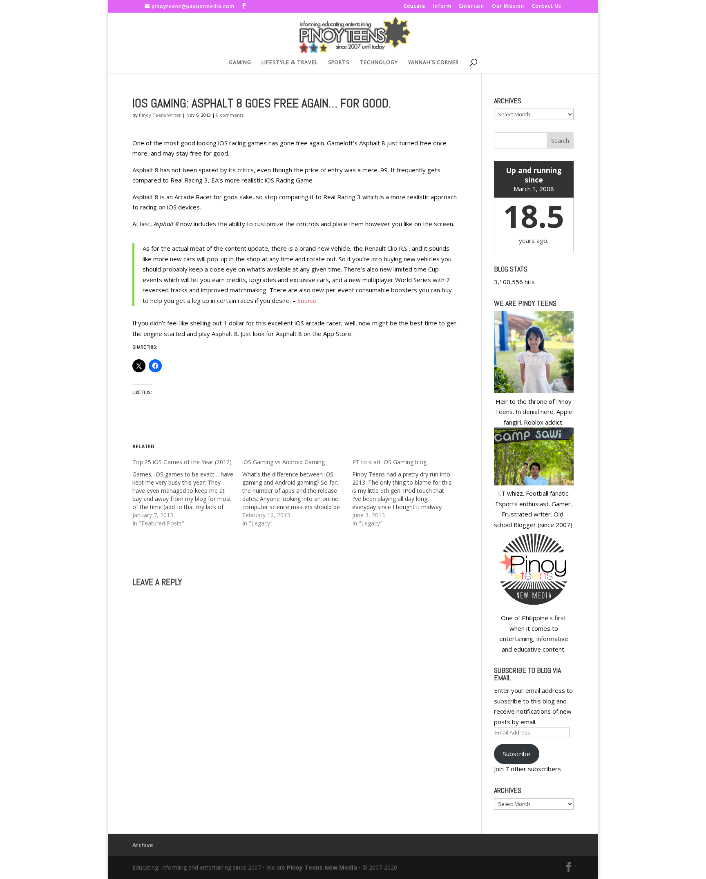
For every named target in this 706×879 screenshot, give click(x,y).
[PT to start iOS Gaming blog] (407, 492)
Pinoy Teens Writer (160, 115)
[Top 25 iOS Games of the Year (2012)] (187, 492)
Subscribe (516, 754)
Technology (379, 62)
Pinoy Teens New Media (322, 867)
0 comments (230, 115)
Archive (142, 845)
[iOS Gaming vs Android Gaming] (297, 492)
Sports (338, 62)
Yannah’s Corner (433, 62)
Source (307, 300)
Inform (442, 6)
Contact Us (546, 6)
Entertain (471, 6)
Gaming (240, 62)
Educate (414, 6)
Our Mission (508, 6)
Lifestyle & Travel (289, 62)
